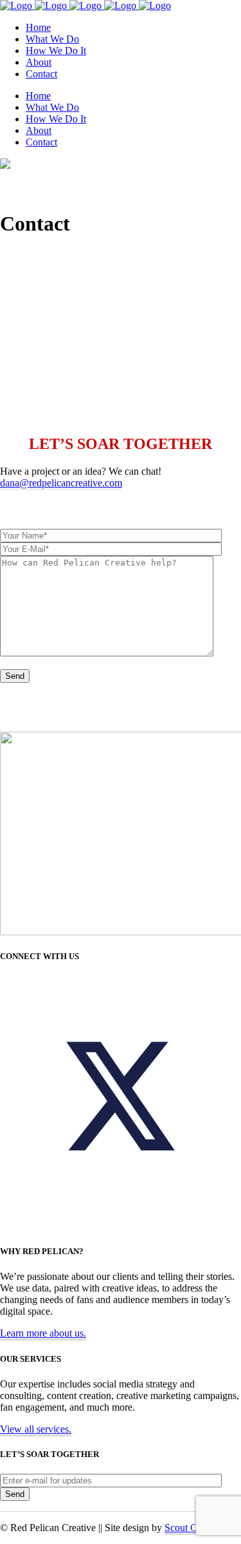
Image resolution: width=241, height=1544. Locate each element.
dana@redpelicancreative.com (61, 482)
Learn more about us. (43, 1333)
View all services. (35, 1429)
